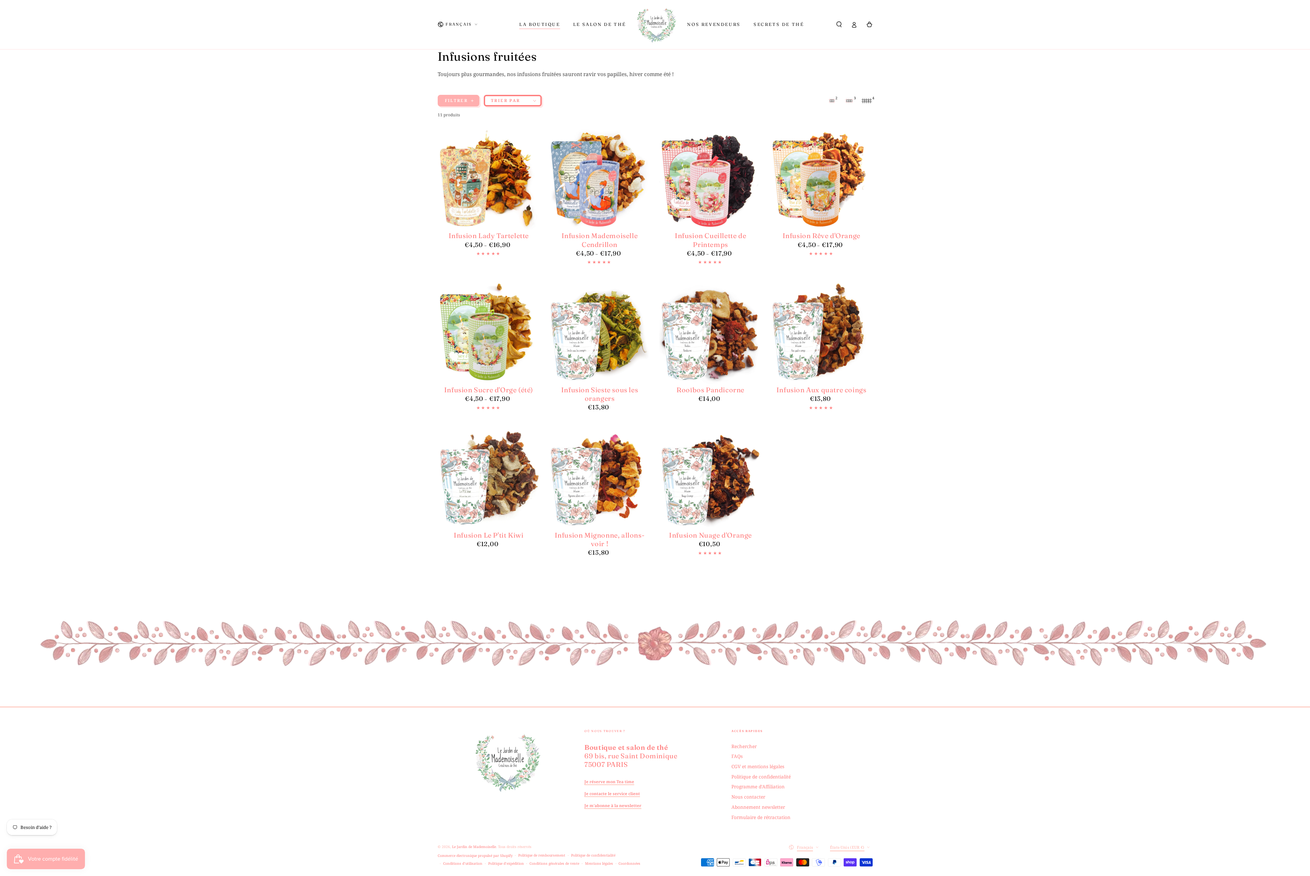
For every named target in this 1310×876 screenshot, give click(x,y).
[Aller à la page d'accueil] (656, 24)
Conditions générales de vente (554, 863)
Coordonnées (629, 863)
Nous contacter (748, 796)
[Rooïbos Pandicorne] (710, 332)
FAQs (737, 756)
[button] (839, 24)
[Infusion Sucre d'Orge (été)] (489, 332)
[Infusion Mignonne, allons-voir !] (600, 478)
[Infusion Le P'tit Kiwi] (489, 478)
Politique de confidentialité (761, 776)
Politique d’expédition (506, 863)
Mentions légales (599, 863)
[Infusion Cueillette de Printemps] (710, 179)
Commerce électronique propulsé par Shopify (475, 855)
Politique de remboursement (541, 855)
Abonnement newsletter (758, 807)
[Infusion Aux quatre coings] (821, 332)
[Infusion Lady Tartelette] (489, 179)
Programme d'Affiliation (758, 786)
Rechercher (744, 746)
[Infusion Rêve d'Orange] (821, 179)
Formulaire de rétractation (760, 817)
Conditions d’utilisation (462, 863)
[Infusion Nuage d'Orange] (710, 478)
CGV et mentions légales (757, 766)
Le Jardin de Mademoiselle (474, 846)
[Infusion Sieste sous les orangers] (600, 332)
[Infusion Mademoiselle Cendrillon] (600, 179)
